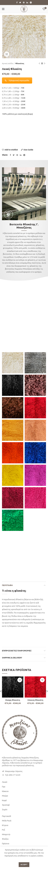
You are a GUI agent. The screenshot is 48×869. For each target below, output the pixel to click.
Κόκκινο (5, 791)
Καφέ (4, 800)
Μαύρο (5, 796)
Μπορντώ (6, 834)
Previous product (39, 63)
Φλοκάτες (19, 63)
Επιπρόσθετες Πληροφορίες (16, 651)
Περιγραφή (7, 585)
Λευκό (4, 782)
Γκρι (3, 787)
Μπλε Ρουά (6, 821)
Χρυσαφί (6, 805)
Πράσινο (5, 844)
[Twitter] (20, 2)
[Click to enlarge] (6, 54)
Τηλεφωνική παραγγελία (19, 80)
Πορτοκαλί (6, 816)
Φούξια (5, 839)
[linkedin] (27, 2)
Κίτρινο (5, 825)
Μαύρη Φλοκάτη (12, 700)
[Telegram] (31, 2)
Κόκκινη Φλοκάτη (35, 700)
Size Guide (28, 150)
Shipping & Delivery (12, 658)
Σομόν (4, 809)
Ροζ (3, 830)
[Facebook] (16, 2)
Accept (24, 864)
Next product (44, 63)
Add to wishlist (11, 150)
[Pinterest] (23, 2)
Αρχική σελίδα (7, 63)
